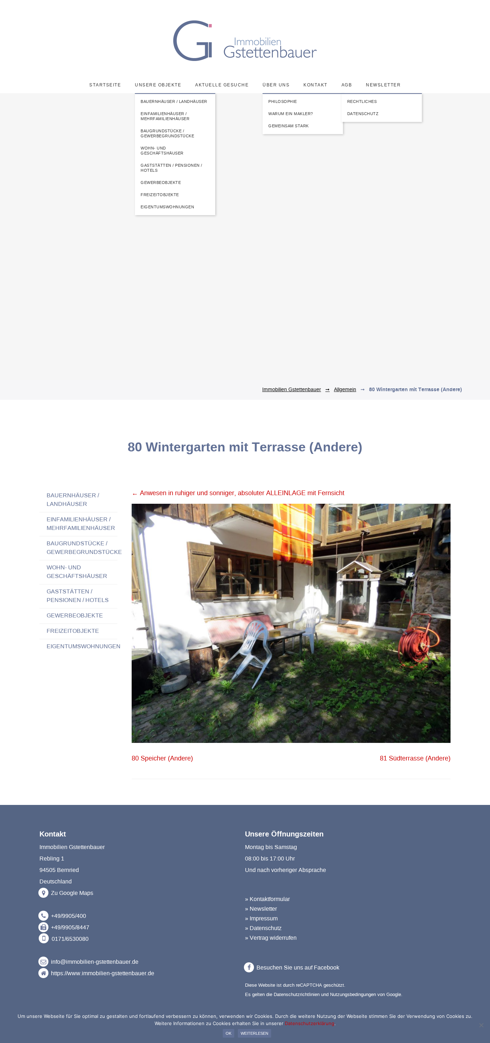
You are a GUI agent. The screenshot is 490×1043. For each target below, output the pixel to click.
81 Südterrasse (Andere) (415, 759)
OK (228, 1033)
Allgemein (345, 390)
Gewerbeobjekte (75, 615)
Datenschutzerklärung (309, 1023)
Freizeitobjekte (73, 631)
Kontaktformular (270, 899)
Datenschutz (266, 928)
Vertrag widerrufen (273, 938)
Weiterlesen (254, 1033)
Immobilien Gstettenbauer (291, 390)
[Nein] (481, 1025)
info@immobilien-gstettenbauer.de (94, 962)
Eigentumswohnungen (84, 646)
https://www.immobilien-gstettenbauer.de (102, 973)
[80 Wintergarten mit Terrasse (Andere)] (291, 741)
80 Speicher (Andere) (162, 759)
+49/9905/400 (68, 916)
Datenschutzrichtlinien (297, 994)
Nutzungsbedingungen (353, 994)
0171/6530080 (70, 939)
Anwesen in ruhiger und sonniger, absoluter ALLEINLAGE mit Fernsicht (238, 493)
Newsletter (263, 908)
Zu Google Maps (71, 893)
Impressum (264, 918)
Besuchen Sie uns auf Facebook (297, 967)
